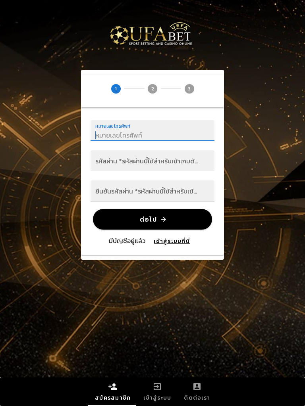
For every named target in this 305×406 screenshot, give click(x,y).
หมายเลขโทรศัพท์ (113, 126)
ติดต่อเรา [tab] (197, 398)
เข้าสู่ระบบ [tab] (157, 398)
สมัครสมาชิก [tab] (113, 398)
